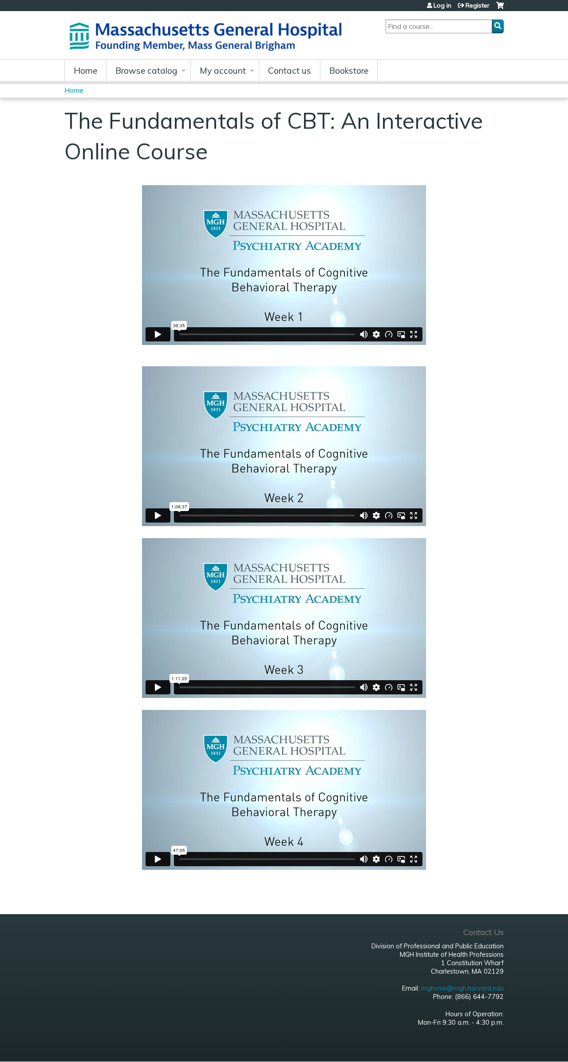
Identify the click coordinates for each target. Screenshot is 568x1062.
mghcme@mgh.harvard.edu (462, 988)
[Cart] (500, 8)
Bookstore (348, 70)
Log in (442, 5)
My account (223, 70)
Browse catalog (146, 70)
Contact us (289, 70)
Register (477, 5)
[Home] (208, 35)
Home (85, 70)
